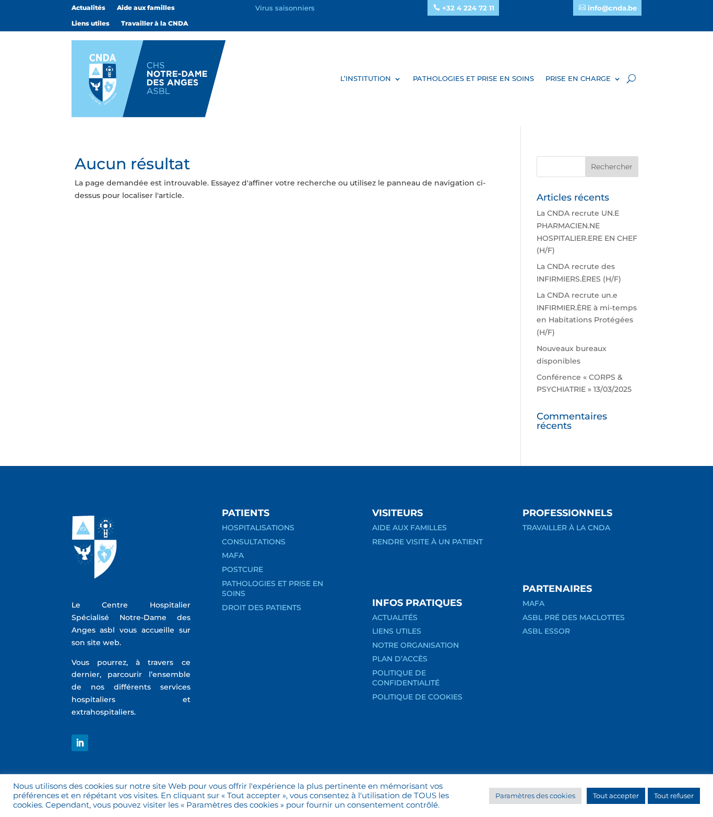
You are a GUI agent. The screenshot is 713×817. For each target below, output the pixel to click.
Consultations (254, 541)
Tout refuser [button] (674, 795)
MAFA (233, 555)
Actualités (88, 7)
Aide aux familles (146, 7)
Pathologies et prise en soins (473, 78)
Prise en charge (578, 78)
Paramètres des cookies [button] (535, 795)
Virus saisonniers (285, 8)
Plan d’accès (399, 658)
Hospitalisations (258, 527)
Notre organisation (415, 645)
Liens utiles (91, 23)
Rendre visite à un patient (427, 541)
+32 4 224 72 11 (468, 8)
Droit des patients (261, 607)
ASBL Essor (546, 631)
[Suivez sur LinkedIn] (80, 742)
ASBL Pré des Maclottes (573, 617)
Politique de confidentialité (405, 678)
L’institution (365, 78)
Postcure (242, 569)
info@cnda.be (612, 8)
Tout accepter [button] (616, 795)
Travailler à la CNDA (154, 23)
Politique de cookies (417, 697)
